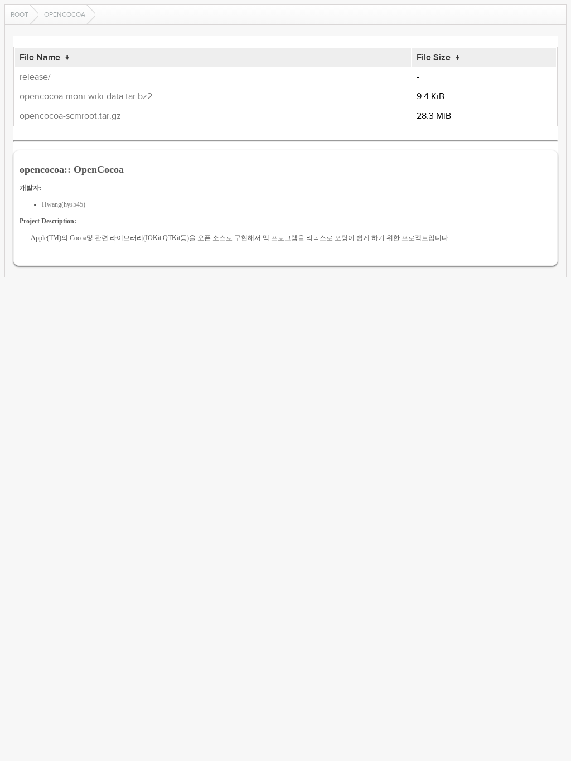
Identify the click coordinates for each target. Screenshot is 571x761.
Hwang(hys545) (63, 204)
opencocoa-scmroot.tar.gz (70, 115)
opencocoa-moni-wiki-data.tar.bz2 (86, 96)
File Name (40, 57)
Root (19, 14)
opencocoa (64, 14)
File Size (434, 57)
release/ (35, 76)
